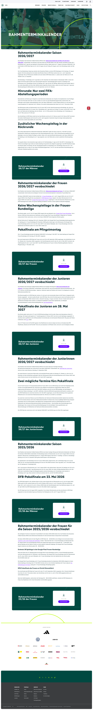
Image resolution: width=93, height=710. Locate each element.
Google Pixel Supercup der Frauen (40, 199)
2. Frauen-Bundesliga (46, 196)
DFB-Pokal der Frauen (47, 198)
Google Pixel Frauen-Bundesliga (63, 213)
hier (27, 319)
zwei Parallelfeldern (48, 302)
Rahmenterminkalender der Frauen (54, 191)
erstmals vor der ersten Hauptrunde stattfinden (29, 540)
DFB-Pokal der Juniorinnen (66, 368)
